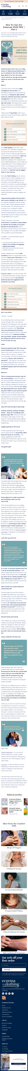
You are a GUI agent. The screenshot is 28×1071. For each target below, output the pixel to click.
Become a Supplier (7, 1023)
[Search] (19, 6)
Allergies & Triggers (14, 848)
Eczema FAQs (5, 1036)
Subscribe (7, 969)
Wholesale (4, 1030)
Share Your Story (6, 1027)
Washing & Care (6, 1007)
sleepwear (21, 244)
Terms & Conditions (7, 1016)
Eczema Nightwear (6, 752)
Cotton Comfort (20, 530)
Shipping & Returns (7, 1012)
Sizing (3, 1005)
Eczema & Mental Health (14, 890)
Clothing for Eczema (14, 869)
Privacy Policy (5, 1014)
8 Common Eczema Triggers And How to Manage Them (15, 801)
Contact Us (5, 1010)
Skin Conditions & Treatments (14, 953)
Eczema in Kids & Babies (14, 911)
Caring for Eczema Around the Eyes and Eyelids (15, 810)
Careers (4, 1025)
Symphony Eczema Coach (7, 1039)
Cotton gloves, (19, 485)
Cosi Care (4, 532)
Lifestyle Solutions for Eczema (14, 932)
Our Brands (5, 1049)
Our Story (4, 1046)
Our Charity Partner (7, 1051)
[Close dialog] (26, 1054)
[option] (11, 806)
